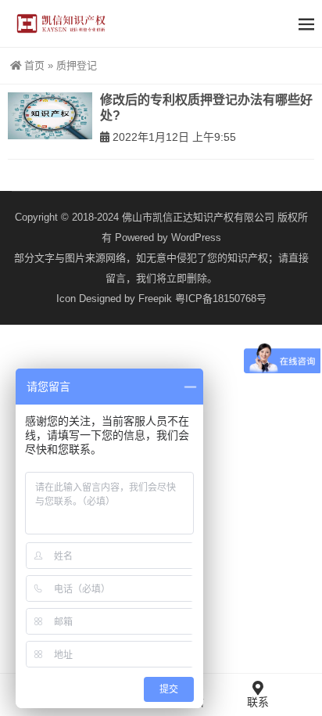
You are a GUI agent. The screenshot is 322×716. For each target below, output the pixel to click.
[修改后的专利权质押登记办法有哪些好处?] (50, 115)
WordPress (196, 237)
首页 (34, 65)
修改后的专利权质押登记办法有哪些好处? (206, 107)
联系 (258, 702)
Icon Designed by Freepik (114, 298)
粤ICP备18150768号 (221, 298)
